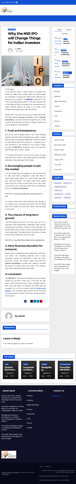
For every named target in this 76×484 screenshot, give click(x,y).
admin (19, 49)
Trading (56, 126)
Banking (57, 91)
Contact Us (56, 396)
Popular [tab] (68, 30)
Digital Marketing (66, 73)
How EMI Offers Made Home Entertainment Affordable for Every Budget (11, 436)
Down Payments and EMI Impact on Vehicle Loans (53, 476)
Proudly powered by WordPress (10, 472)
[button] (69, 18)
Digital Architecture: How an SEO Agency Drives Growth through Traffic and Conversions (58, 471)
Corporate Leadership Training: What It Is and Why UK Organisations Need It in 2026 (12, 408)
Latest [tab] (59, 30)
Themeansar (5, 474)
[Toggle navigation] (73, 18)
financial (22, 117)
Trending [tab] (64, 34)
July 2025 (57, 165)
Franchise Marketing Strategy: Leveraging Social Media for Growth (63, 257)
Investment (11, 29)
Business (65, 61)
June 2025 (58, 169)
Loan (65, 39)
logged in (16, 343)
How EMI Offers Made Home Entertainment (29, 240)
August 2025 (58, 160)
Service (56, 121)
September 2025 (60, 155)
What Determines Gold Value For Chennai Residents (54, 480)
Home (41, 466)
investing (26, 173)
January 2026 (59, 140)
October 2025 (59, 150)
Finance (63, 50)
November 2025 (60, 145)
